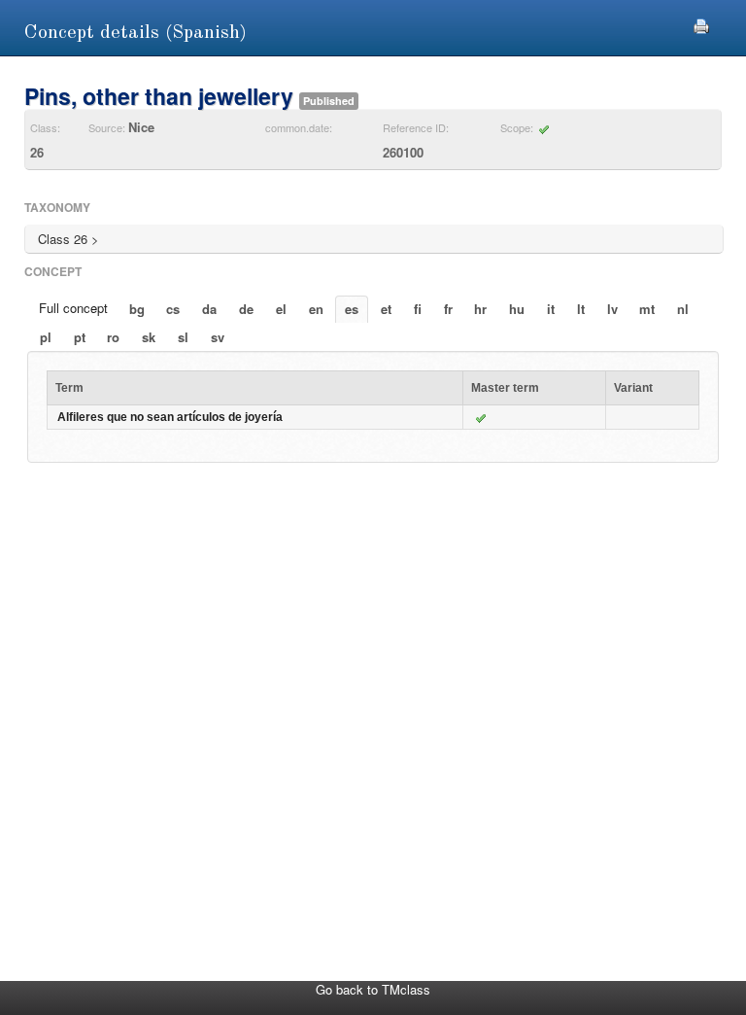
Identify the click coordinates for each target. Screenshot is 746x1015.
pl (45, 337)
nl (683, 308)
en (316, 308)
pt (79, 337)
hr (480, 308)
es (351, 308)
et (386, 308)
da (209, 308)
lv (612, 308)
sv (217, 337)
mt (647, 308)
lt (581, 308)
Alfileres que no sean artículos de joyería (170, 417)
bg (137, 308)
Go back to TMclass (373, 989)
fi (418, 308)
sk (148, 337)
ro (113, 337)
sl (183, 337)
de (246, 308)
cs (173, 308)
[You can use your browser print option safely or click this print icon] (701, 24)
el (281, 308)
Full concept (73, 307)
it (551, 308)
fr (448, 308)
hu (517, 308)
